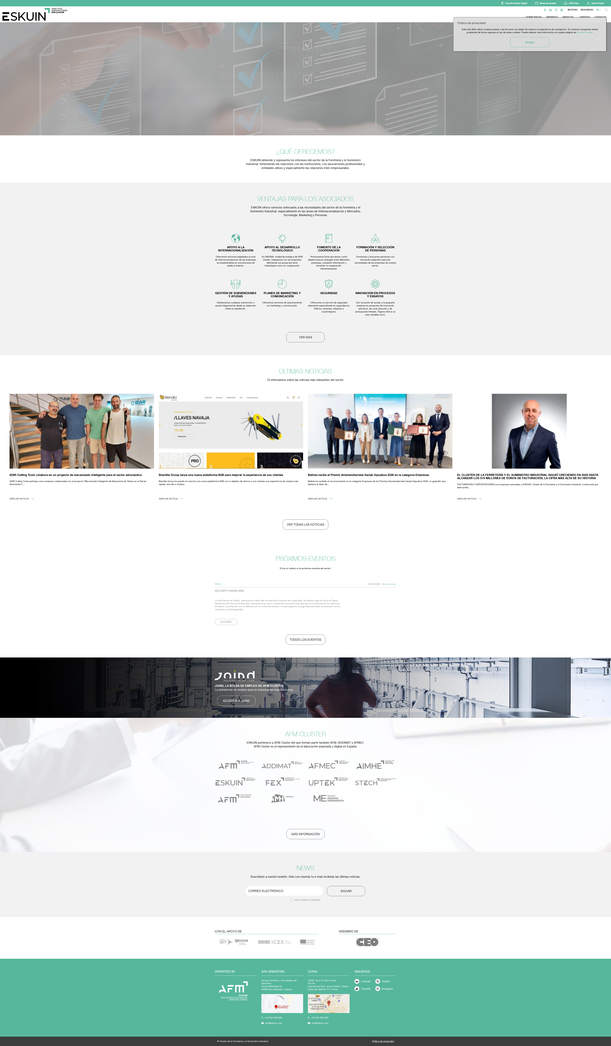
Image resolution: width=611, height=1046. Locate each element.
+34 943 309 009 (273, 1017)
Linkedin (366, 981)
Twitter (386, 981)
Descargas (587, 10)
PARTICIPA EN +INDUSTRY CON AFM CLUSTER (305, 102)
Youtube (365, 988)
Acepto (530, 42)
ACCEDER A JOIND (236, 701)
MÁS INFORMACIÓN (305, 834)
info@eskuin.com (273, 1023)
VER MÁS (305, 337)
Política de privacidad (383, 1041)
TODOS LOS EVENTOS (305, 639)
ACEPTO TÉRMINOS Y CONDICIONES (307, 900)
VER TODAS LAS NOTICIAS (305, 524)
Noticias (572, 10)
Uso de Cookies (585, 32)
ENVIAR (346, 891)
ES (597, 10)
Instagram (387, 988)
